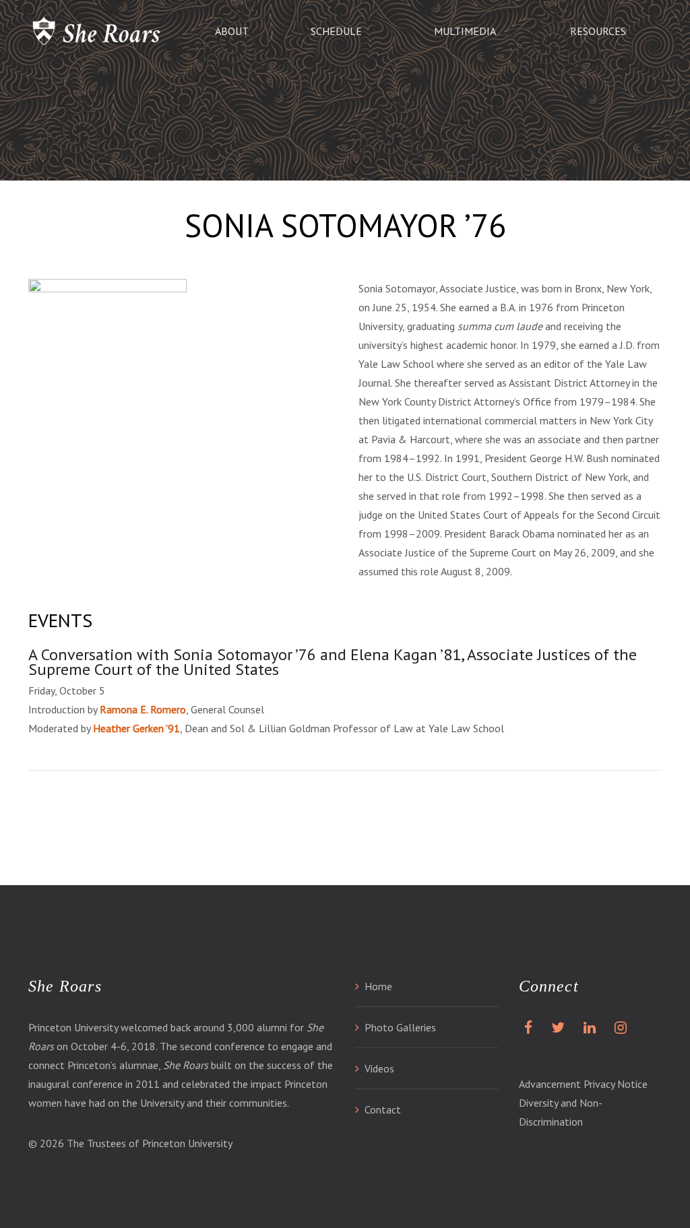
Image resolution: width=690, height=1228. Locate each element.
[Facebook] (525, 1027)
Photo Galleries (400, 1027)
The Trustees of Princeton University (149, 1143)
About (232, 31)
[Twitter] (555, 1027)
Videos (379, 1068)
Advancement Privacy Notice (583, 1084)
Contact (383, 1109)
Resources (598, 31)
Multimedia (465, 31)
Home (378, 986)
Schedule (336, 31)
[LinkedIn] (587, 1027)
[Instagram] (618, 1027)
